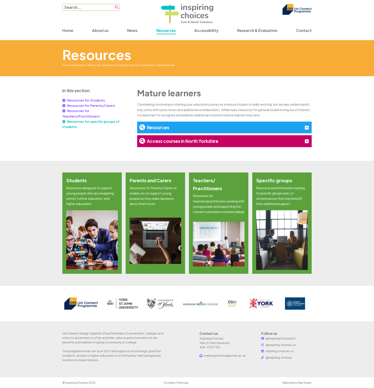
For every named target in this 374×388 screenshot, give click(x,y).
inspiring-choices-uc (279, 351)
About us (100, 30)
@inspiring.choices (278, 357)
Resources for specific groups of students (128, 65)
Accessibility (206, 30)
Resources (166, 30)
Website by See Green (297, 382)
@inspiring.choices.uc (280, 344)
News (132, 30)
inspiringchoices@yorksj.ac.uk (224, 355)
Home (67, 30)
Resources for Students (86, 100)
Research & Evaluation (257, 30)
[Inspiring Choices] (187, 13)
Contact (304, 30)
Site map (183, 382)
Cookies (169, 382)
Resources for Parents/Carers (91, 105)
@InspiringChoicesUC (280, 338)
